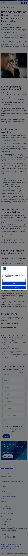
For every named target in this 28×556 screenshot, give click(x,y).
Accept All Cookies (14, 287)
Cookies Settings (14, 280)
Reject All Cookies (14, 283)
